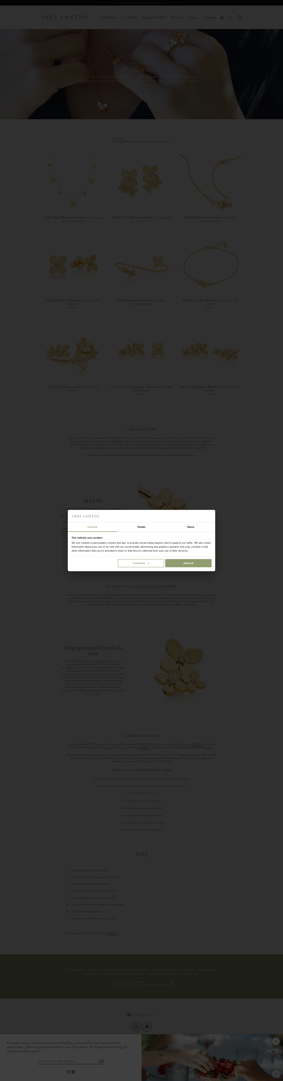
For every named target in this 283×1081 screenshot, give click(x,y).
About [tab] (190, 526)
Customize (139, 563)
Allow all (188, 563)
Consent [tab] (92, 526)
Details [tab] (142, 526)
